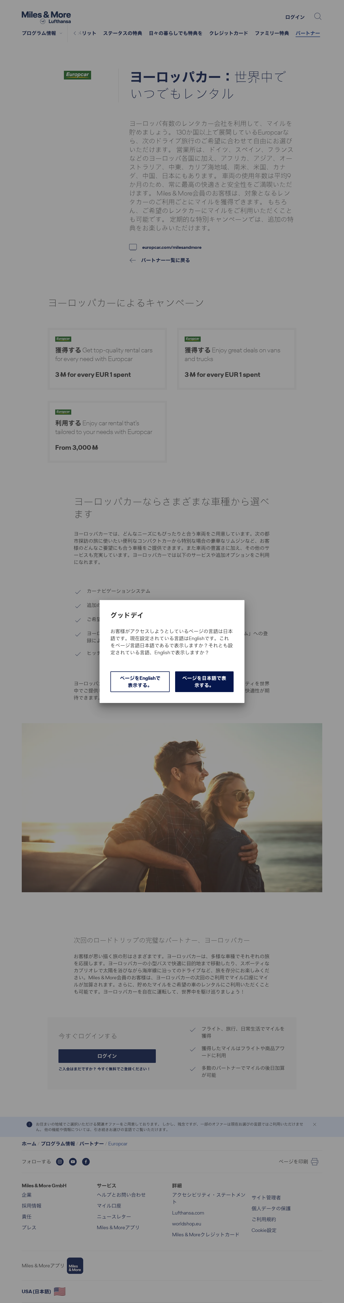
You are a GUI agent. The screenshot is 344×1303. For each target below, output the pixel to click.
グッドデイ (127, 615)
